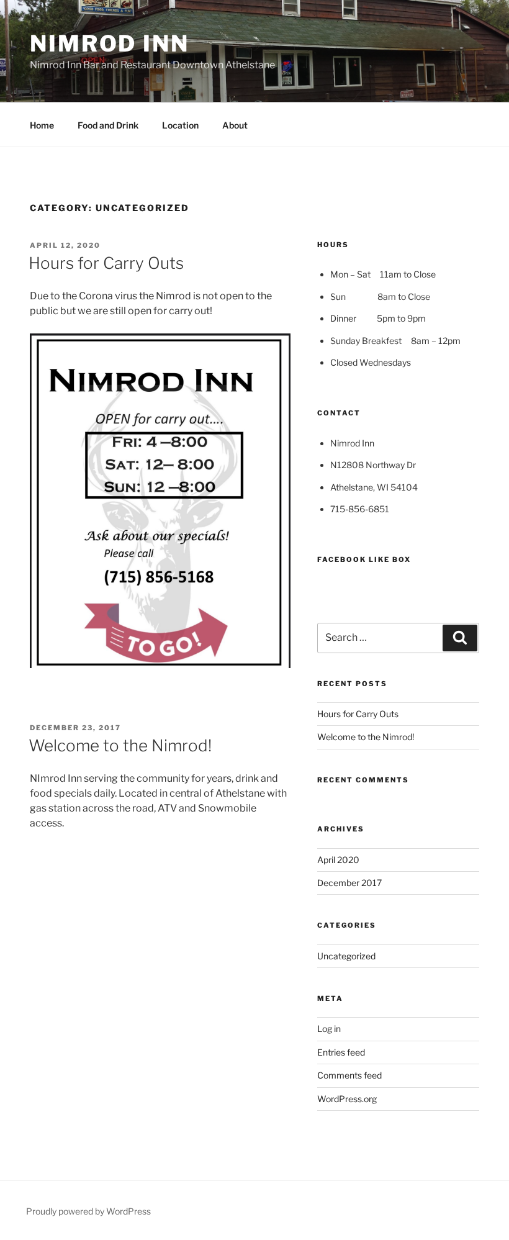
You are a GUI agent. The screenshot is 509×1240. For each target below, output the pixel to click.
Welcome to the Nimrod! (120, 745)
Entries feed (341, 1052)
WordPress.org (347, 1098)
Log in (329, 1028)
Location (180, 125)
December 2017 (349, 882)
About (235, 125)
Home (42, 125)
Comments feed (349, 1075)
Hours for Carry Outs (106, 263)
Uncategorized (346, 956)
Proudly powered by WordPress (88, 1211)
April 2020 (338, 859)
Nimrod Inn (109, 43)
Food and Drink (108, 125)
